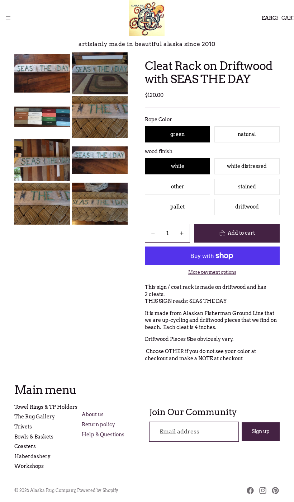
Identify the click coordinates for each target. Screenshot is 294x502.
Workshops (29, 466)
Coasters (25, 446)
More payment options (212, 272)
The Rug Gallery (34, 416)
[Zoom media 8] (100, 204)
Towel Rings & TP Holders (45, 407)
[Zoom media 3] (42, 117)
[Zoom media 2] (100, 73)
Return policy (98, 424)
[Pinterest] (275, 490)
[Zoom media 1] (42, 73)
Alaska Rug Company (53, 490)
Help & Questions (103, 434)
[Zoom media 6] (100, 160)
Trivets (23, 427)
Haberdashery (32, 456)
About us (93, 414)
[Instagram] (263, 490)
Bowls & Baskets (33, 437)
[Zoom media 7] (42, 204)
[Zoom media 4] (100, 117)
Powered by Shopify (97, 490)
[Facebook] (250, 490)
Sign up (261, 431)
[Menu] (8, 18)
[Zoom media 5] (42, 160)
